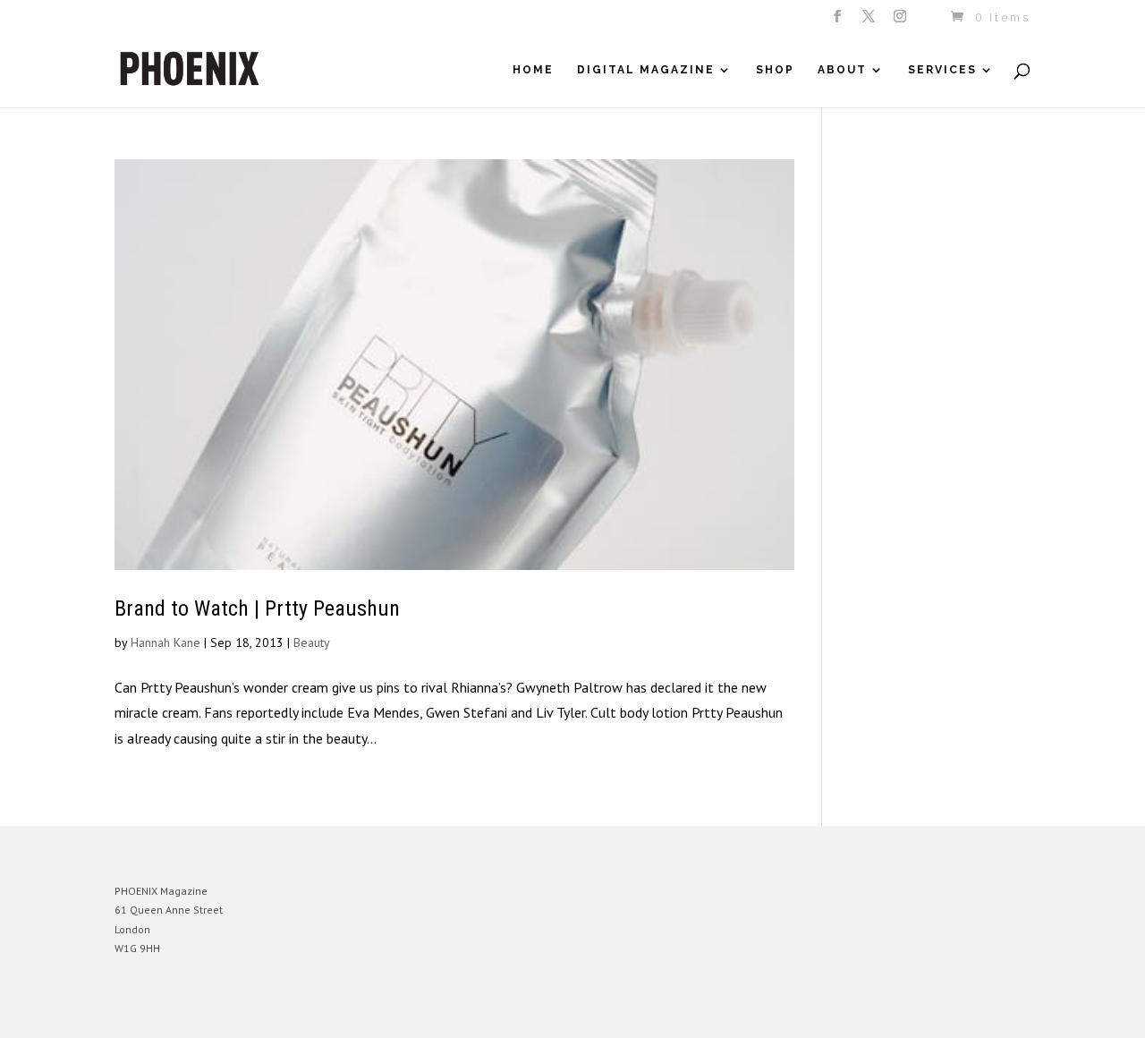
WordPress (309, 1011)
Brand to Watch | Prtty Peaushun (257, 608)
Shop (775, 70)
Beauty (311, 642)
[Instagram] (901, 21)
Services (942, 70)
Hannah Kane (165, 642)
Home (533, 70)
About (842, 70)
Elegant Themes (198, 1011)
